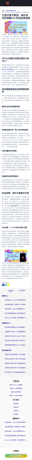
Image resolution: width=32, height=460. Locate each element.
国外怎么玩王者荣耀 (7, 69)
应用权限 (16, 410)
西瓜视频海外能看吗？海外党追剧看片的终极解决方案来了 (16, 327)
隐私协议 (16, 407)
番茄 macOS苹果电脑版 (16, 388)
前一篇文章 (10, 291)
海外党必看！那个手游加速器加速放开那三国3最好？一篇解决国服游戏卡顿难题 (16, 372)
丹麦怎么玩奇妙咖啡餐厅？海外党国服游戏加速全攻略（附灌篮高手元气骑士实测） (16, 354)
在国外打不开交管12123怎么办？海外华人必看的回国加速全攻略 (16, 336)
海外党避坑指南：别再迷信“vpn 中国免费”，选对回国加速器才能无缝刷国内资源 (16, 304)
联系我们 (16, 414)
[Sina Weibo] (8, 285)
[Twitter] (5, 285)
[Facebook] (3, 285)
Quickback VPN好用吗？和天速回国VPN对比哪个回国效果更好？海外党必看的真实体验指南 (16, 317)
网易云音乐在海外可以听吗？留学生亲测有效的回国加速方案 (16, 340)
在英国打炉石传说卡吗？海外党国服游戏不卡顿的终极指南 (16, 367)
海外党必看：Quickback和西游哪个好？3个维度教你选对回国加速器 (16, 309)
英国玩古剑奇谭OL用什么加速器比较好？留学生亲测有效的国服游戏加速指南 (16, 363)
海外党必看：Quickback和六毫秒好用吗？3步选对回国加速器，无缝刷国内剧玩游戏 (16, 300)
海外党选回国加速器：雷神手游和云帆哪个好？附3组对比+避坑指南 (16, 313)
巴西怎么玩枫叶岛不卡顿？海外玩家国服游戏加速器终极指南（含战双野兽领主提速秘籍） (16, 359)
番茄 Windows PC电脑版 (16, 385)
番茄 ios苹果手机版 (16, 392)
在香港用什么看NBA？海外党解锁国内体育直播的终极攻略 (16, 331)
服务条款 (16, 403)
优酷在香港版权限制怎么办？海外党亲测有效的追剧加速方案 (16, 345)
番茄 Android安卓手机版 (16, 395)
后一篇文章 (22, 291)
